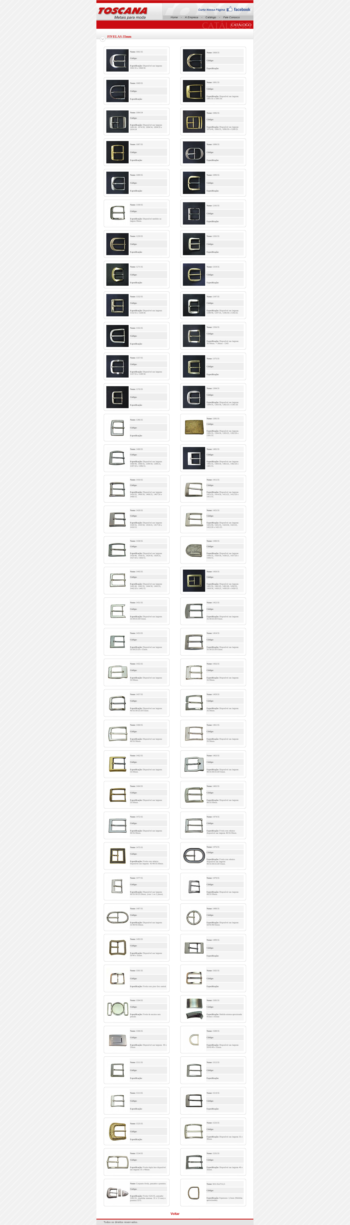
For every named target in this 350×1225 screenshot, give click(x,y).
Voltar (175, 1213)
